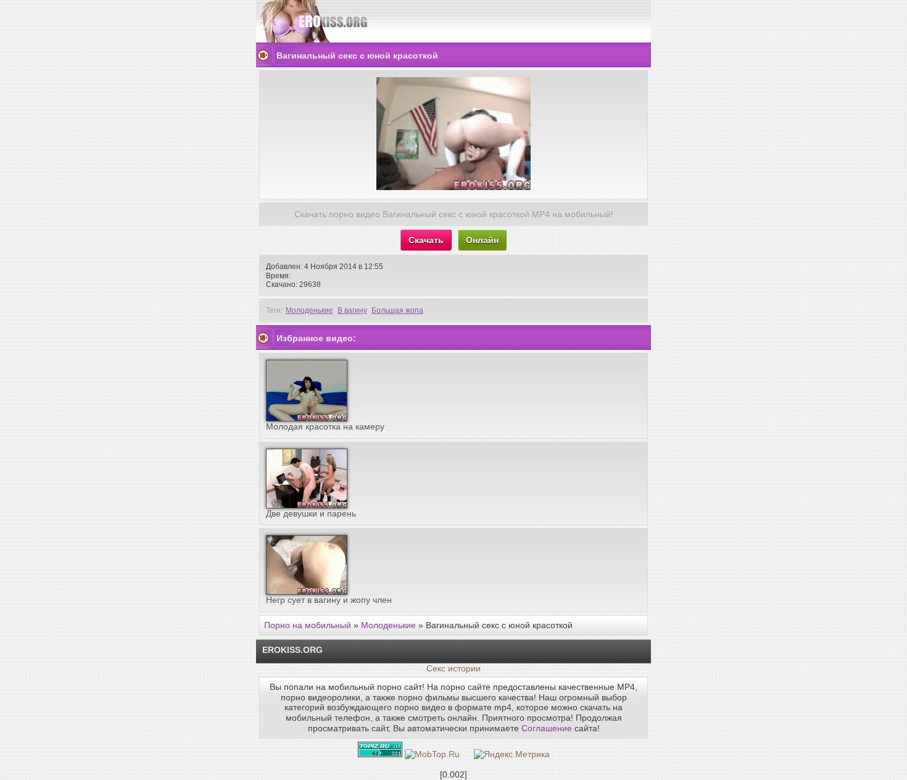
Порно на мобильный (307, 625)
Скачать (426, 240)
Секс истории (453, 668)
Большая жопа (397, 310)
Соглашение (546, 728)
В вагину (352, 310)
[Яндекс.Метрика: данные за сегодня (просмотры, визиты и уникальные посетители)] (512, 754)
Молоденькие (309, 310)
